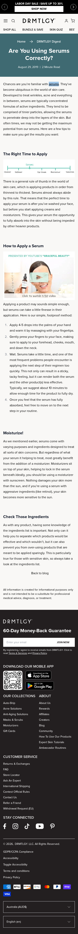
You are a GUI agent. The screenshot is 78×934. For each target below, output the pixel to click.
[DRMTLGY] (39, 21)
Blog (42, 725)
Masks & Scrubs (13, 720)
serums (54, 84)
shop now (39, 9)
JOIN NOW (63, 642)
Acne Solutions (12, 709)
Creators (44, 720)
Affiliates (44, 714)
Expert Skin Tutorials (51, 742)
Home (21, 41)
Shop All (9, 30)
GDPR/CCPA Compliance (18, 852)
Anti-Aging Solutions (15, 714)
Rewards (44, 709)
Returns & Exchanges (16, 764)
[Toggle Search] (13, 20)
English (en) (14, 922)
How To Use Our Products (55, 737)
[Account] (66, 20)
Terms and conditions (16, 871)
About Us (45, 703)
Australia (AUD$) (17, 907)
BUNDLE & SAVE (32, 30)
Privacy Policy (11, 877)
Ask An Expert (12, 780)
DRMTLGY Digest (49, 41)
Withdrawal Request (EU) (18, 808)
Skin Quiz (56, 30)
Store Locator (11, 775)
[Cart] (73, 20)
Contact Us (10, 797)
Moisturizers (10, 725)
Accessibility (10, 858)
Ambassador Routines (52, 748)
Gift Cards (9, 731)
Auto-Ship (9, 703)
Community (46, 731)
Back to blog (40, 573)
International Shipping (16, 786)
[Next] (73, 7)
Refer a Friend (12, 803)
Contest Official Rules (16, 792)
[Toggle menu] (5, 20)
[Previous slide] (5, 7)
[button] (40, 675)
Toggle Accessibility (15, 864)
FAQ (5, 769)
